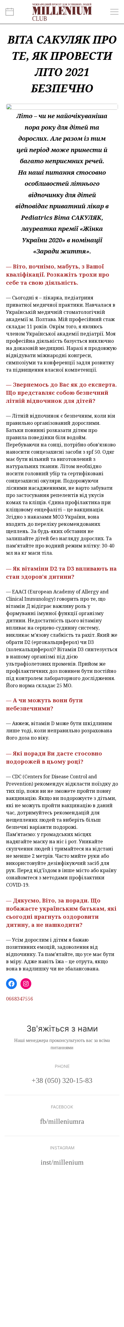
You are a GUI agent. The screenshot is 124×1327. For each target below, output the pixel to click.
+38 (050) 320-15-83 (62, 1080)
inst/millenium (62, 1162)
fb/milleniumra (62, 1121)
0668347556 (19, 998)
